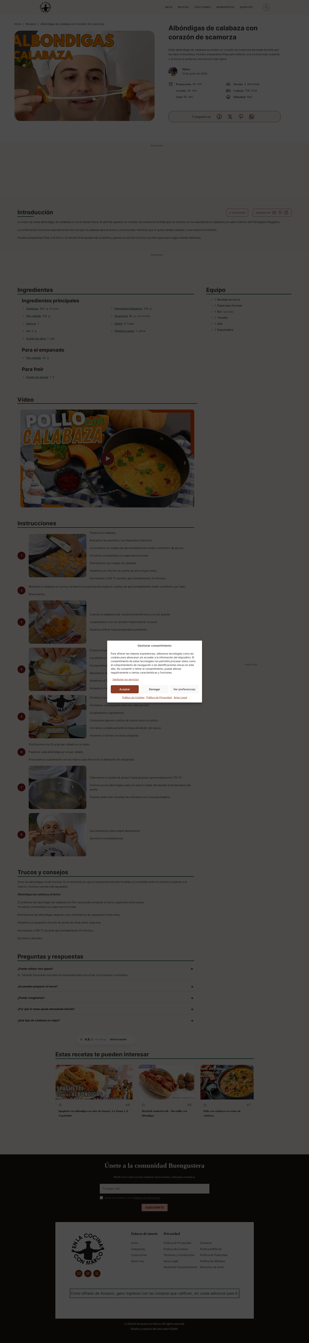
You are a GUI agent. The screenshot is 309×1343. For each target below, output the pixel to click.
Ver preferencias (184, 689)
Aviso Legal (180, 697)
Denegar (154, 689)
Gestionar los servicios (126, 679)
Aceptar (124, 689)
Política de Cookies (133, 697)
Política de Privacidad (159, 697)
